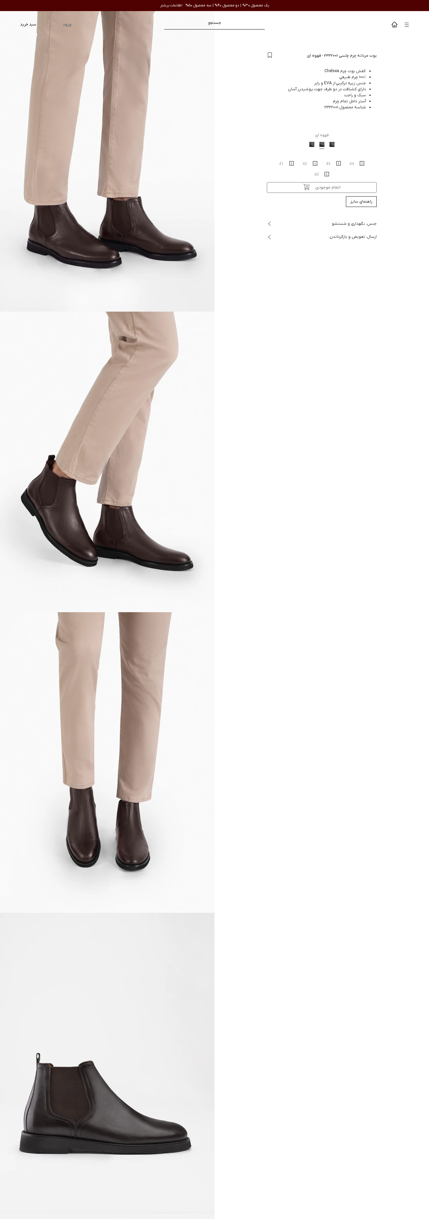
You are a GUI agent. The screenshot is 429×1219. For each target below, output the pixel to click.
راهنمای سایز (361, 201)
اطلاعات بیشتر (171, 5)
